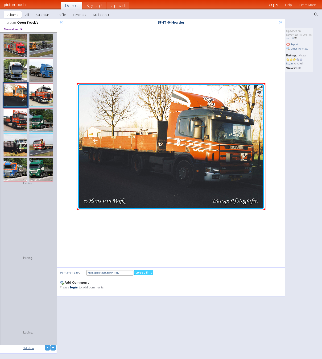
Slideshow (28, 348)
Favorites (79, 15)
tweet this (143, 272)
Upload (118, 5)
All (27, 15)
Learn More (307, 5)
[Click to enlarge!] (171, 146)
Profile (61, 15)
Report (294, 44)
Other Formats (299, 48)
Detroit (71, 5)
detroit (290, 38)
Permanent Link (69, 272)
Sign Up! (94, 5)
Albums (13, 15)
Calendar (42, 15)
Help (288, 5)
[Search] (316, 14)
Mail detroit (101, 15)
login (74, 287)
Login (273, 5)
